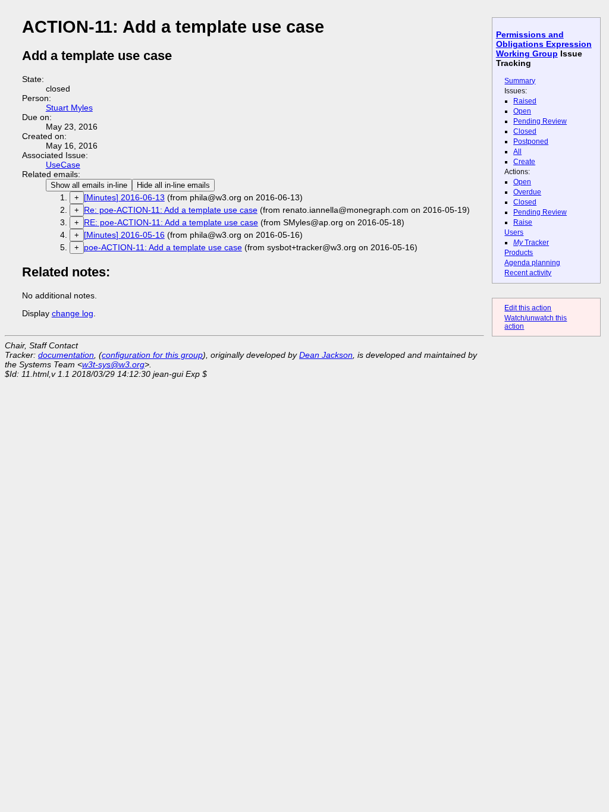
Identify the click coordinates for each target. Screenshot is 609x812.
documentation (66, 355)
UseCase (63, 164)
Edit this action (527, 308)
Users (513, 232)
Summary (519, 81)
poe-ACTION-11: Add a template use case (163, 247)
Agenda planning (532, 263)
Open (522, 111)
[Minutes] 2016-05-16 (124, 235)
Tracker (531, 242)
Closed (524, 131)
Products (518, 252)
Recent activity (527, 273)
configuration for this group (152, 355)
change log (72, 313)
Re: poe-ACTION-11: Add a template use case (171, 210)
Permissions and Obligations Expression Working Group (544, 44)
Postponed (530, 141)
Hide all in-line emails (173, 185)
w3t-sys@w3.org (113, 364)
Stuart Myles (69, 107)
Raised (524, 101)
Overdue (527, 192)
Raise (522, 222)
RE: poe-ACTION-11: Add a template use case (171, 222)
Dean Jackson (326, 355)
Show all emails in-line (89, 185)
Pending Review (540, 121)
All (517, 151)
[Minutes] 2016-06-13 (124, 197)
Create (524, 162)
